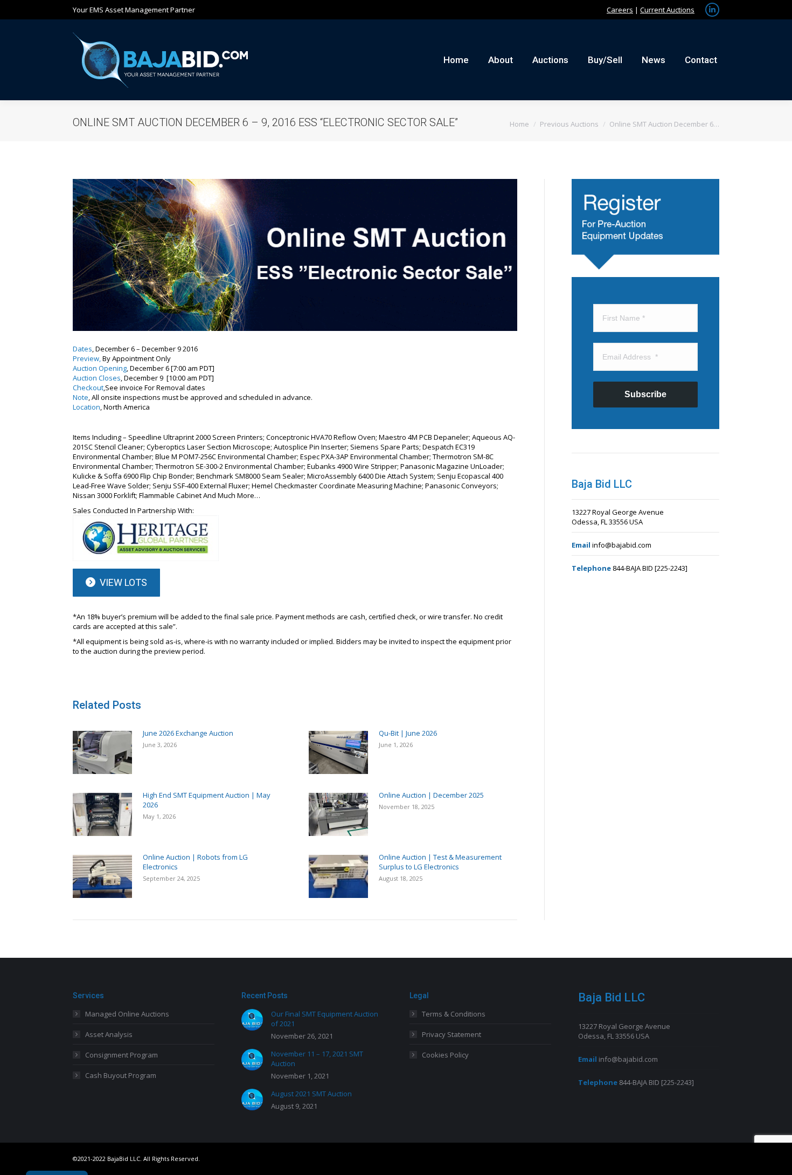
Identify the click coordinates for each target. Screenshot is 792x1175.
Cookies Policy (445, 1055)
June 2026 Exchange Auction (188, 733)
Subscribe (645, 394)
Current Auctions (667, 10)
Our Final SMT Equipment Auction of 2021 (324, 1018)
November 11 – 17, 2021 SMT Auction (317, 1058)
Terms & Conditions (453, 1014)
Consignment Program (121, 1055)
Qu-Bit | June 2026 (408, 733)
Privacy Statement (451, 1034)
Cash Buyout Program (120, 1075)
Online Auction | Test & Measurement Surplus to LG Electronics (440, 862)
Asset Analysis (109, 1034)
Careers (620, 10)
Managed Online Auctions (127, 1014)
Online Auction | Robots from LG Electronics (195, 862)
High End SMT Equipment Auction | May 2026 (206, 800)
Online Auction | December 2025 (431, 795)
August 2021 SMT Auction (311, 1093)
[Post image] (102, 752)
